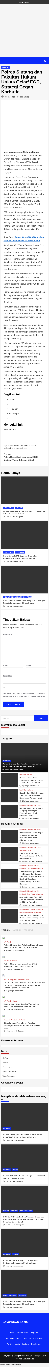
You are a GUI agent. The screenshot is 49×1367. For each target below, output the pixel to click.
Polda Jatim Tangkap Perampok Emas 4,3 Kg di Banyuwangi (31, 855)
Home (11, 1332)
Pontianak (37, 912)
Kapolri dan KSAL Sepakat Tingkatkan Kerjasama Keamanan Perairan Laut (31, 795)
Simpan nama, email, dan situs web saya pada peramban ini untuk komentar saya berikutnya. (24, 695)
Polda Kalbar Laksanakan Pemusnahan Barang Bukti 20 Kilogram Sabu (31, 917)
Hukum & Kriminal (12, 597)
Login (17, 1344)
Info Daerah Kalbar (26, 912)
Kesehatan (35, 1344)
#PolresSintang (9, 448)
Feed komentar (9, 1071)
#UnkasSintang (21, 448)
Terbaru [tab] (5, 930)
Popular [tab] (16, 930)
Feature (25, 1344)
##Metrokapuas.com (15, 445)
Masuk (5, 1062)
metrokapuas (22, 96)
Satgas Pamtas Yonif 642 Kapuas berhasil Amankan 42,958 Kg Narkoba (31, 899)
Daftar (5, 1058)
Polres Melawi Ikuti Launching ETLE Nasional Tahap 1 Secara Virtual (21, 457)
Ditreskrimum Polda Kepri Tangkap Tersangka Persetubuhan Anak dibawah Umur (22, 1025)
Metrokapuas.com (38, 1355)
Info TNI (36, 865)
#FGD (26, 445)
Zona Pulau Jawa (25, 850)
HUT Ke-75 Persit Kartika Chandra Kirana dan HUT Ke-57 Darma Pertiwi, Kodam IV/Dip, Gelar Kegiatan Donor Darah (24, 985)
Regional (22, 868)
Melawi (19, 508)
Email (29, 665)
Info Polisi (5, 67)
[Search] (44, 61)
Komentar (7, 634)
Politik (9, 1344)
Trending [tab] (27, 930)
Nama (6, 665)
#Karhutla (32, 445)
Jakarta (20, 552)
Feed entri (7, 1067)
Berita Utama (24, 909)
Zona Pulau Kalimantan (35, 868)
